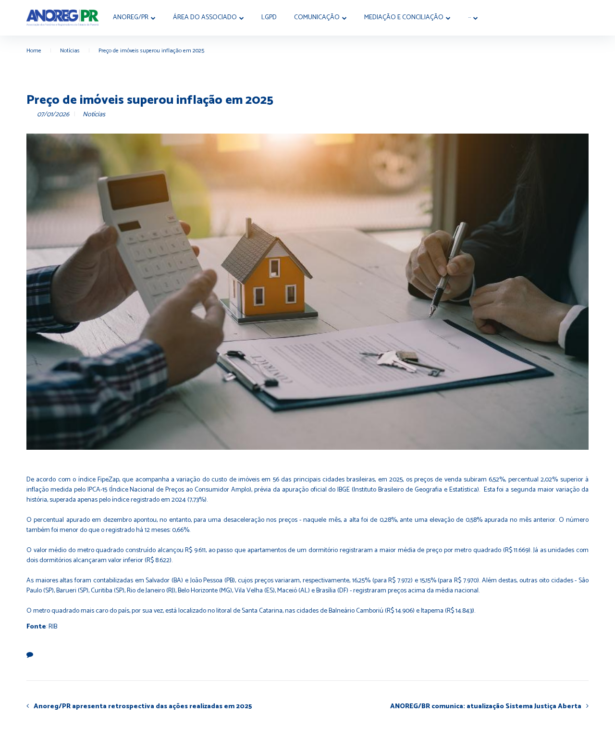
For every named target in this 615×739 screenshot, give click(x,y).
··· (469, 17)
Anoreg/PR (130, 17)
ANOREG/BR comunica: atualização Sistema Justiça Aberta (485, 706)
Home (33, 50)
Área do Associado (205, 17)
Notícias (70, 50)
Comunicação (317, 17)
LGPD (269, 17)
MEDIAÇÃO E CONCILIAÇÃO (403, 17)
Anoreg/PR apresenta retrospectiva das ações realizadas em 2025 (143, 706)
